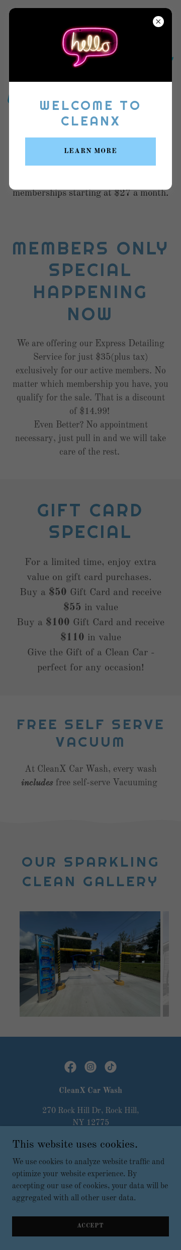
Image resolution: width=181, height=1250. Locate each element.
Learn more (90, 151)
